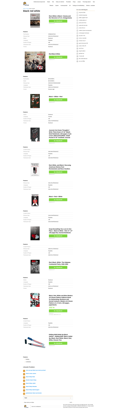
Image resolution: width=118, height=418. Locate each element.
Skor (94, 1)
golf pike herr (81, 53)
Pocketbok (68, 1)
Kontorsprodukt (64, 5)
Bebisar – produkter (90, 5)
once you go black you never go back (36, 370)
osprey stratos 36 (82, 45)
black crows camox (31, 373)
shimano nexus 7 (82, 40)
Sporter (57, 5)
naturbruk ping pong (83, 15)
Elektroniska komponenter (39, 1)
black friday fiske (30, 376)
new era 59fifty (82, 61)
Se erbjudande (58, 21)
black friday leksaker (31, 386)
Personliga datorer (87, 1)
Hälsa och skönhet (60, 1)
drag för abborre (82, 50)
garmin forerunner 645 (83, 43)
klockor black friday (31, 380)
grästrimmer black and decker (34, 393)
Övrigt (74, 1)
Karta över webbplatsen (36, 406)
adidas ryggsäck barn (83, 17)
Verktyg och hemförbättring (78, 5)
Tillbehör (51, 5)
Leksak (79, 1)
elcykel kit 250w (82, 12)
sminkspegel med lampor (84, 32)
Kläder (48, 1)
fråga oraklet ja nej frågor (29, 402)
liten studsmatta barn (83, 58)
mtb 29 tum (81, 48)
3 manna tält (81, 56)
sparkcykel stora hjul (83, 25)
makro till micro (82, 27)
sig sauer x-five (82, 35)
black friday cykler (31, 383)
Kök (53, 1)
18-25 (71, 402)
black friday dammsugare (32, 389)
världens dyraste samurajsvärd (85, 30)
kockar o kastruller (82, 38)
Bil (70, 5)
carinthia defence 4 (83, 20)
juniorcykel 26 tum (82, 22)
